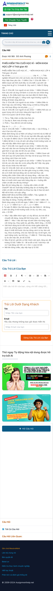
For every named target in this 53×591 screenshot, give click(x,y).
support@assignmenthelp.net (19, 14)
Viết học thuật (7, 570)
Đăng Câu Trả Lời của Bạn (36, 337)
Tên (6, 308)
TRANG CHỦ (7, 33)
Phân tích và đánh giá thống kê (14, 575)
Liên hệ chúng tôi (9, 553)
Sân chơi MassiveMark (11, 548)
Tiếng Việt (12, 25)
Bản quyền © (7, 557)
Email (6, 319)
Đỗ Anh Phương (23, 56)
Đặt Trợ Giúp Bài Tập (17, 9)
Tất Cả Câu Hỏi (12, 529)
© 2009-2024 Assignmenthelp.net (18, 582)
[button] (4, 275)
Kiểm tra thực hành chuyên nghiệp (16, 566)
